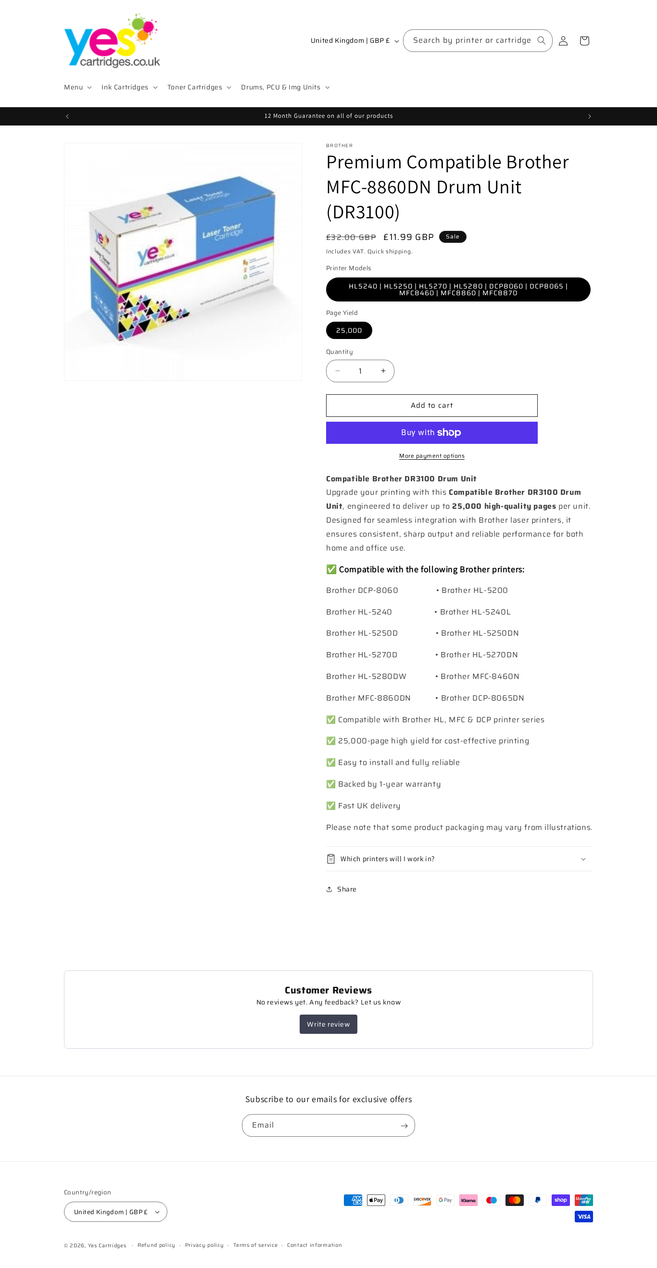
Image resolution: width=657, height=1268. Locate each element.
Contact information (314, 1245)
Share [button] (347, 889)
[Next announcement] (589, 116)
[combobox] (478, 40)
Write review (328, 1024)
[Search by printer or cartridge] (541, 40)
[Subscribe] (404, 1126)
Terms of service (255, 1245)
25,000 (349, 330)
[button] (77, 87)
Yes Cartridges (107, 1246)
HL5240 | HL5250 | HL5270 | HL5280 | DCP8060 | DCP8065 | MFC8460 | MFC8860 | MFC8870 (458, 289)
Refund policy (157, 1245)
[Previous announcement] (67, 116)
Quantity (339, 352)
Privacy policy (204, 1245)
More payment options (432, 456)
